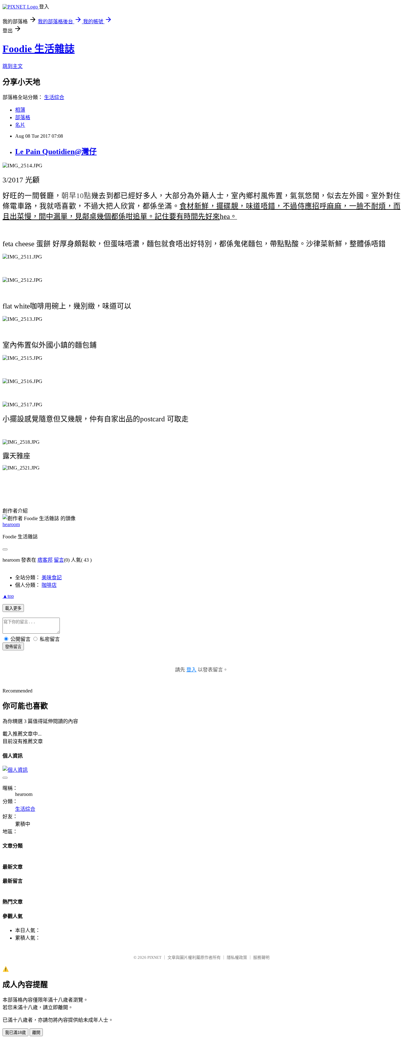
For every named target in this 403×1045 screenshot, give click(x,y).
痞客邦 (45, 560)
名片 (20, 125)
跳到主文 (13, 66)
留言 (59, 560)
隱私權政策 (237, 957)
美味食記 (52, 577)
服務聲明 (261, 957)
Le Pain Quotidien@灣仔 (56, 151)
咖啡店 (49, 585)
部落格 (22, 117)
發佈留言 (13, 646)
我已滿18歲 (15, 1032)
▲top (8, 596)
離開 (36, 1032)
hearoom (11, 524)
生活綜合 (54, 97)
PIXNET (154, 957)
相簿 (20, 110)
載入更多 (13, 608)
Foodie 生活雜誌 (39, 48)
